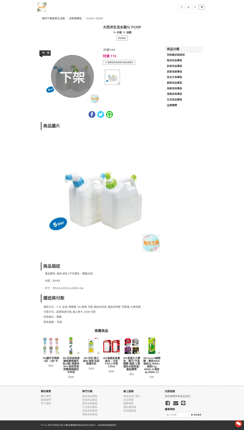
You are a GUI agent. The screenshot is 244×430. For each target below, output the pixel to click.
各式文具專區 (174, 77)
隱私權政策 (129, 407)
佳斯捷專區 (75, 18)
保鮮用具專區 (174, 88)
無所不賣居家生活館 (53, 18)
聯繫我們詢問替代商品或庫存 (120, 62)
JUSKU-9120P (94, 18)
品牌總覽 (172, 105)
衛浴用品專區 (174, 60)
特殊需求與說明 (176, 55)
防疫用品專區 (174, 66)
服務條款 (128, 403)
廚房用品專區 (174, 83)
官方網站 (46, 403)
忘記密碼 (128, 399)
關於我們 (46, 396)
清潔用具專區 (174, 94)
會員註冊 (128, 396)
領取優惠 (197, 414)
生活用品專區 (174, 100)
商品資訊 (122, 38)
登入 (138, 396)
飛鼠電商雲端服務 (106, 425)
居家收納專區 (174, 72)
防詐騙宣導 (129, 410)
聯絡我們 (46, 399)
